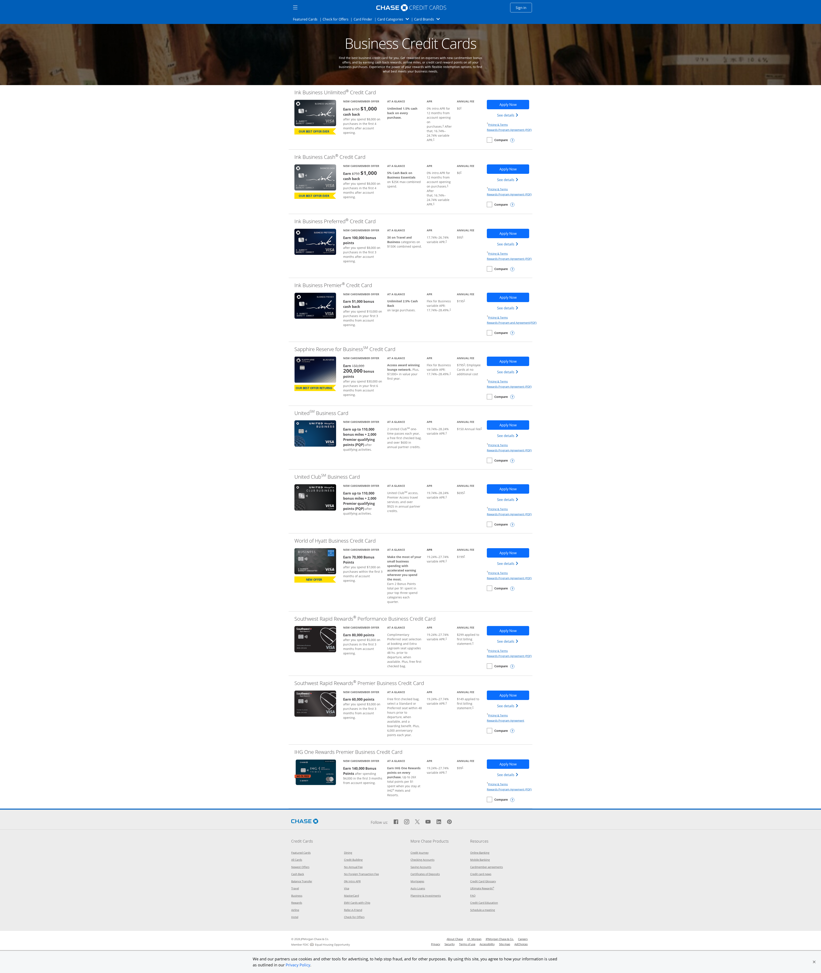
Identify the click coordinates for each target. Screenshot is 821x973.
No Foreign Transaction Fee (361, 874)
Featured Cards (306, 19)
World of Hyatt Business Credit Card (335, 540)
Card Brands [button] (428, 19)
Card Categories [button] (394, 19)
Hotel (294, 917)
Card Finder (364, 19)
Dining (348, 853)
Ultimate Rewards (482, 888)
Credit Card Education (484, 903)
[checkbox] (497, 140)
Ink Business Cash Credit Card (329, 156)
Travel (295, 888)
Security (449, 944)
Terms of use (467, 944)
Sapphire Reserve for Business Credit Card (344, 349)
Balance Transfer (301, 881)
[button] (814, 962)
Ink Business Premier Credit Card (333, 285)
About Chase (455, 939)
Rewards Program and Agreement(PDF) (512, 323)
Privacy (435, 944)
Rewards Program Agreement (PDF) (509, 130)
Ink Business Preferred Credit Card (335, 221)
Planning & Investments (425, 896)
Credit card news (480, 874)
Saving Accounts (420, 867)
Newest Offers (300, 867)
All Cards (296, 860)
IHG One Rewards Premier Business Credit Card (348, 751)
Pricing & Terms (498, 125)
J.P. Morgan (474, 939)
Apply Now (514, 104)
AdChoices (521, 944)
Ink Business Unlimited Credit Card (335, 92)
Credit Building (353, 860)
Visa (346, 888)
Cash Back (297, 874)
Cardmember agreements (486, 867)
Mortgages (417, 881)
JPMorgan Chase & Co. (500, 939)
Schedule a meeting (482, 910)
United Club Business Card (327, 476)
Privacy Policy (298, 964)
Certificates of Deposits (425, 874)
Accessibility (487, 944)
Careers (523, 939)
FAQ (472, 896)
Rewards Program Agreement (505, 720)
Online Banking (479, 853)
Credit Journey (419, 853)
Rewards (296, 903)
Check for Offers (337, 19)
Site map (504, 944)
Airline (295, 910)
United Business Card (321, 412)
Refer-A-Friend (353, 910)
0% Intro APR (352, 881)
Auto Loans (417, 888)
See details (508, 115)
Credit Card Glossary (483, 881)
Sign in (524, 7)
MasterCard (351, 896)
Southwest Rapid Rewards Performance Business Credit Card (365, 618)
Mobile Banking (480, 860)
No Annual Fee (353, 867)
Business (296, 896)
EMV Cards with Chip (357, 903)
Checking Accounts (422, 860)
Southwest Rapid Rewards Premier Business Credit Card (359, 683)
